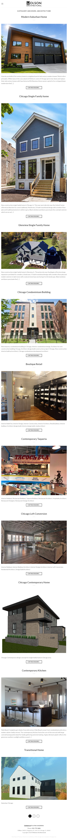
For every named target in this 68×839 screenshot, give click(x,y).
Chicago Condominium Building (34, 292)
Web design (38, 837)
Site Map (14, 837)
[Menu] (2, 4)
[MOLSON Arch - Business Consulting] (34, 4)
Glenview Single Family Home (34, 225)
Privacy (20, 837)
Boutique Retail (34, 364)
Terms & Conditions (28, 837)
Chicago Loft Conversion (34, 513)
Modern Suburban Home (34, 16)
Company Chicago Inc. (50, 837)
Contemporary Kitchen (34, 670)
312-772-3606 (36, 828)
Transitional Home (34, 750)
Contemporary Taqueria (34, 438)
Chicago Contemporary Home (34, 582)
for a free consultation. (34, 825)
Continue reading (34, 87)
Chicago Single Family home (34, 96)
